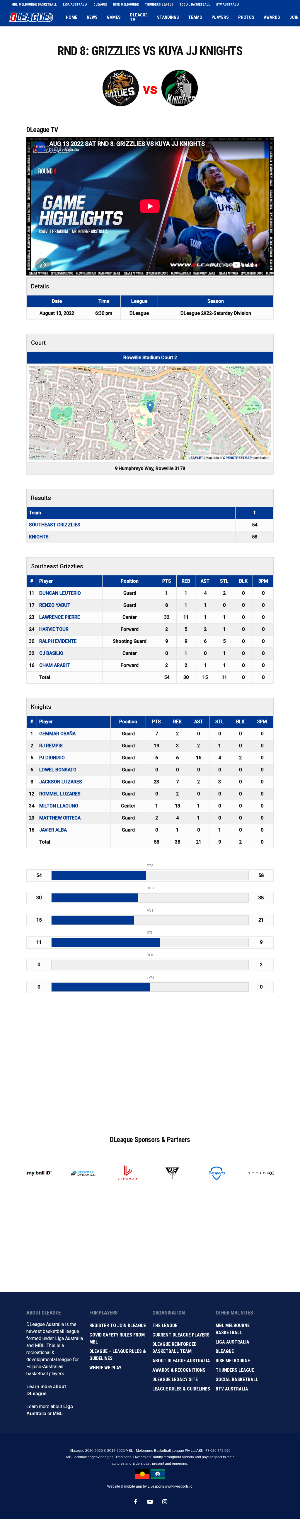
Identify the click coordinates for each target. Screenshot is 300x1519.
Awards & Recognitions (178, 1370)
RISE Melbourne (233, 1360)
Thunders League (235, 1370)
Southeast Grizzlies (54, 525)
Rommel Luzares (60, 794)
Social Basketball (237, 1379)
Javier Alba (53, 830)
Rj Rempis (51, 745)
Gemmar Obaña (57, 733)
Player (46, 581)
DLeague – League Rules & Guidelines (117, 1355)
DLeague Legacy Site (175, 1379)
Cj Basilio (51, 653)
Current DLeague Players (180, 1335)
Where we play (105, 1368)
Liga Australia (232, 1342)
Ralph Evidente (57, 641)
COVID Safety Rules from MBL (117, 1338)
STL (224, 581)
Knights (39, 537)
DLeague (225, 1351)
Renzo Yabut (54, 605)
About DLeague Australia (181, 1360)
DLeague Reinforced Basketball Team (174, 1347)
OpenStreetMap (237, 457)
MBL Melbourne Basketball (233, 1329)
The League (164, 1325)
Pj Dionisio (52, 758)
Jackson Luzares (60, 782)
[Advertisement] (150, 1070)
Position (130, 581)
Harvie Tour (54, 629)
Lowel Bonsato (57, 770)
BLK (243, 581)
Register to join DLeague (117, 1325)
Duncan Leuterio (60, 593)
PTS (166, 581)
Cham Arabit (54, 665)
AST (205, 581)
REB (186, 581)
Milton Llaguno (58, 806)
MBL (58, 1413)
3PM (263, 581)
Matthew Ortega (60, 818)
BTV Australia (232, 1389)
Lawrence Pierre (59, 617)
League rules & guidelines (181, 1389)
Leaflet (195, 457)
